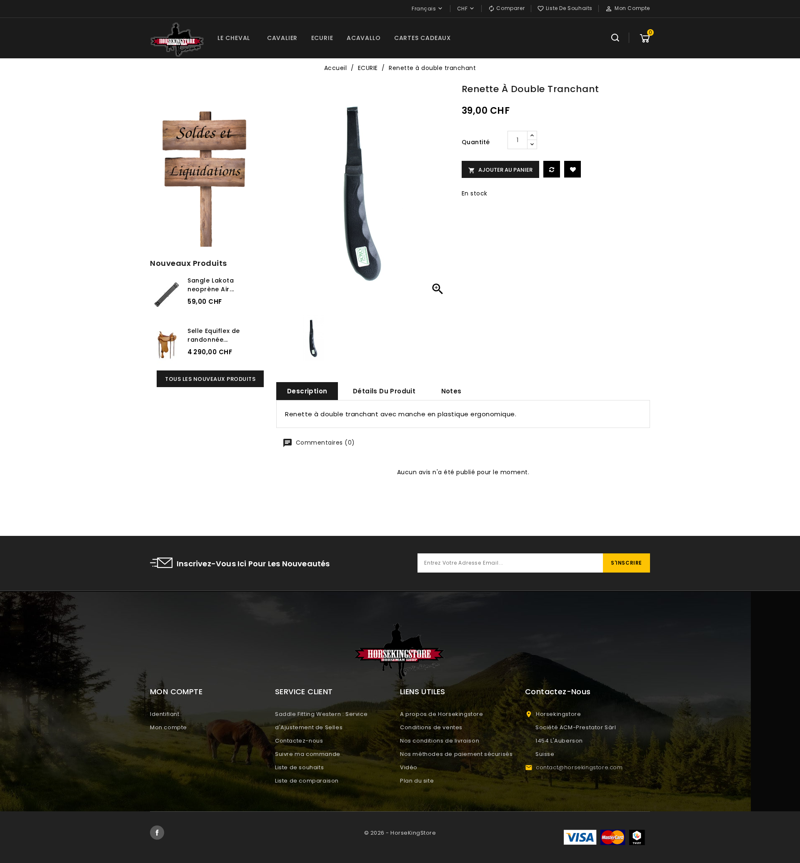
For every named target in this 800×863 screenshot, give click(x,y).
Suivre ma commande (307, 754)
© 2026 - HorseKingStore (400, 833)
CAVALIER (282, 38)
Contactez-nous (299, 741)
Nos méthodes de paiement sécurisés (456, 754)
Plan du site (417, 781)
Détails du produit (384, 391)
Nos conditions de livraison (439, 741)
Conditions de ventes (431, 727)
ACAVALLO (363, 38)
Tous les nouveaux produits (210, 379)
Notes (451, 391)
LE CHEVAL (234, 38)
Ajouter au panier (500, 170)
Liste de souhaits (299, 767)
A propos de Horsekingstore (441, 714)
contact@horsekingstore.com (579, 767)
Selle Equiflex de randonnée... (214, 335)
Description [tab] (307, 391)
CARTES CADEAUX (422, 38)
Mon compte (168, 727)
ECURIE (322, 38)
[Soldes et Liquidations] (207, 176)
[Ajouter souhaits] (572, 169)
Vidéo (409, 767)
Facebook (157, 832)
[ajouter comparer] (551, 169)
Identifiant (165, 714)
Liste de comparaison (307, 781)
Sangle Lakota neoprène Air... (211, 284)
